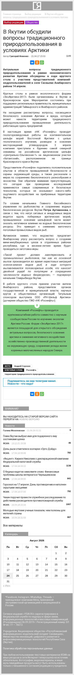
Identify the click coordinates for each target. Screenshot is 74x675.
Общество (32, 22)
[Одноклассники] (37, 62)
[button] (68, 6)
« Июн (6, 585)
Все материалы (13, 525)
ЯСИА (6, 443)
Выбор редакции (13, 22)
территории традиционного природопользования (29, 374)
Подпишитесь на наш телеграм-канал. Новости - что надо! (32, 382)
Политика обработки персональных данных (28, 648)
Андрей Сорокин (22, 366)
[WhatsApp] (42, 62)
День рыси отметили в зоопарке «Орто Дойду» (30, 449)
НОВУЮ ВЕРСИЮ (29, 419)
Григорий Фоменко (18, 56)
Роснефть (31, 370)
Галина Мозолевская (14, 430)
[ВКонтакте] (32, 62)
